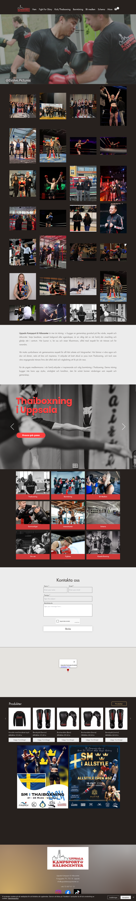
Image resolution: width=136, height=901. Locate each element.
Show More (68, 562)
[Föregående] (12, 426)
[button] (116, 8)
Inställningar (113, 897)
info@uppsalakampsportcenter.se (68, 882)
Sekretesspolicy (13, 898)
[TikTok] (77, 892)
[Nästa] (123, 426)
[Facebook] (68, 892)
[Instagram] (58, 892)
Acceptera (125, 897)
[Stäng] (133, 897)
